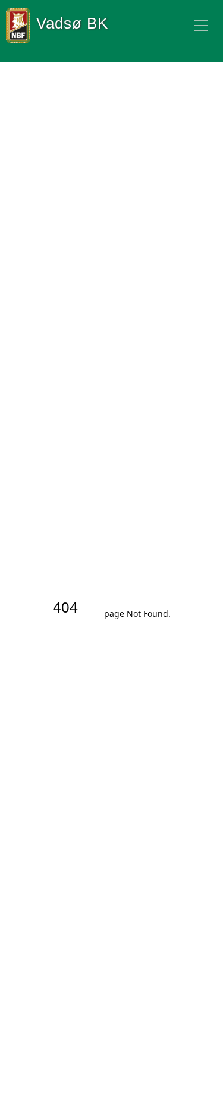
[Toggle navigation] (201, 25)
